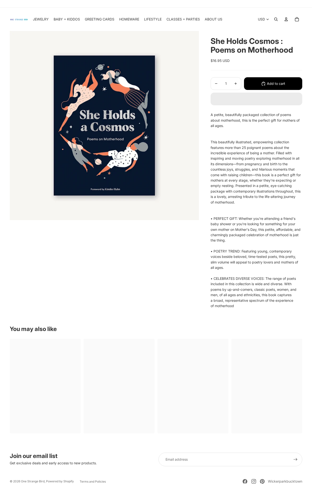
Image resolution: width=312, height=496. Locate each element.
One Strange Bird (33, 481)
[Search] (276, 19)
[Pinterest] (262, 481)
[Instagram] (254, 481)
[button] (256, 99)
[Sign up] (295, 459)
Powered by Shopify (60, 481)
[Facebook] (245, 481)
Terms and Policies (93, 481)
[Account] (286, 19)
